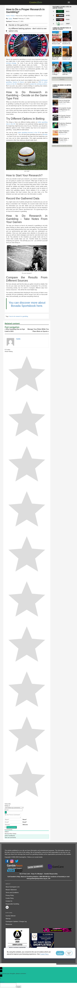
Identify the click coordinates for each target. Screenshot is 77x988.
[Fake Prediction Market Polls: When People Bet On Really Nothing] (55, 133)
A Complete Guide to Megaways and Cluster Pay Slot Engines (65, 108)
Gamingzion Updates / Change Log (16, 921)
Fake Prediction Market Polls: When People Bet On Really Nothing (65, 131)
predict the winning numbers (38, 84)
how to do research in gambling (18, 316)
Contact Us (9, 901)
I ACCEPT (60, 953)
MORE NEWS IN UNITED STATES (62, 146)
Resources (9, 924)
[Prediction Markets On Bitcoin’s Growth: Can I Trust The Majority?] (55, 125)
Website (25, 824)
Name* (25, 819)
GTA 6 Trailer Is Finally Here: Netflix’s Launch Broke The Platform (64, 139)
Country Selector (11, 915)
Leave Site (69, 953)
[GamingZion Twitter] (16, 861)
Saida (10, 18)
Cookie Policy (10, 898)
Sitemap (8, 918)
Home (8, 15)
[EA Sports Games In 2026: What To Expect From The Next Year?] (55, 117)
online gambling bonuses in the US (29, 132)
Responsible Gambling (12, 904)
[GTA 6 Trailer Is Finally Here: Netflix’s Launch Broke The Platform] (55, 140)
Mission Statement (11, 889)
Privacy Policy (10, 895)
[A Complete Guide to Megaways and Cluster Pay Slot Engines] (55, 110)
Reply (2, 982)
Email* (25, 822)
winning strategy (11, 63)
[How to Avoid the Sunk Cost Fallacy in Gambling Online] (55, 102)
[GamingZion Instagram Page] (12, 861)
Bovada (45, 134)
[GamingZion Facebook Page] (7, 861)
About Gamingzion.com (13, 887)
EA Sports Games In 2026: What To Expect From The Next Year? (65, 116)
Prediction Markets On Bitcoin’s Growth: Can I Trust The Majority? (65, 124)
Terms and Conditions (12, 892)
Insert (18, 987)
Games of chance (18, 82)
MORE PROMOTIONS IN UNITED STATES (62, 78)
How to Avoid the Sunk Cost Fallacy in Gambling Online (65, 101)
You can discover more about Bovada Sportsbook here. (27, 304)
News (12, 15)
